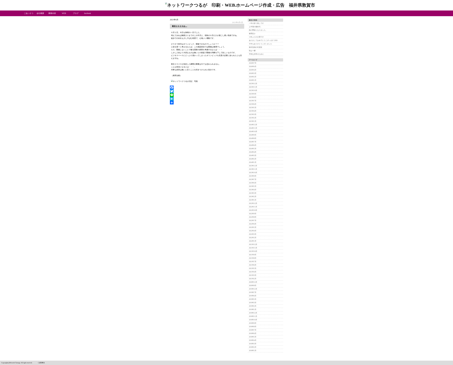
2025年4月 (252, 111)
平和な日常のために (256, 54)
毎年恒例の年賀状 (255, 47)
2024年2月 (252, 159)
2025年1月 (252, 121)
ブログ (76, 13)
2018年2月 (252, 347)
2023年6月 (252, 183)
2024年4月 (252, 152)
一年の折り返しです (256, 23)
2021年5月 (252, 268)
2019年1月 (252, 309)
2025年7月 (252, 101)
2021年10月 (253, 251)
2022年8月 (252, 217)
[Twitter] (207, 91)
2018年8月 (252, 326)
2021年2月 (252, 279)
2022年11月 (253, 207)
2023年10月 (253, 172)
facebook (87, 13)
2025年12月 (253, 83)
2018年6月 (252, 333)
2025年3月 (252, 114)
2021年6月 (252, 265)
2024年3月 (252, 155)
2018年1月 (252, 350)
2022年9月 (252, 214)
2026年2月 (252, 77)
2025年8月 (252, 97)
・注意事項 (41, 363)
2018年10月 (253, 320)
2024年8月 (252, 138)
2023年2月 (252, 196)
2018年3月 (252, 344)
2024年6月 (252, 145)
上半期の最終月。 (255, 27)
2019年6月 (252, 296)
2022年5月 (252, 227)
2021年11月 (253, 248)
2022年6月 (252, 224)
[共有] (207, 102)
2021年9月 (252, 255)
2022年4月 (252, 231)
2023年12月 (253, 166)
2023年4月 (252, 190)
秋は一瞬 (252, 51)
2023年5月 (252, 186)
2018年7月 (252, 330)
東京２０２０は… (179, 26)
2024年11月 (253, 128)
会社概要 (40, 13)
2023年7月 (252, 179)
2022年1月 (252, 241)
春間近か (252, 33)
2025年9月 (252, 94)
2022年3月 (252, 234)
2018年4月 (252, 340)
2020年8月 (252, 285)
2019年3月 (252, 303)
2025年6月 (252, 104)
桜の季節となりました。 (258, 30)
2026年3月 (252, 73)
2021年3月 (252, 275)
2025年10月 (253, 90)
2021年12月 (253, 244)
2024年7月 (252, 142)
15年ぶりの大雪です (256, 37)
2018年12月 (253, 313)
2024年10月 (253, 131)
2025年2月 (252, 118)
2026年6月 (252, 66)
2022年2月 (252, 237)
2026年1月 (252, 80)
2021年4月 (252, 272)
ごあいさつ (28, 13)
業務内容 (52, 13)
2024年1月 (252, 162)
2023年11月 (253, 169)
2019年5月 (252, 299)
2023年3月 (252, 193)
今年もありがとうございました (260, 44)
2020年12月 (253, 282)
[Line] (207, 95)
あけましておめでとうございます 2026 (263, 40)
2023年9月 (252, 176)
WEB (64, 13)
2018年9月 (252, 323)
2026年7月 (252, 63)
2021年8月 (252, 258)
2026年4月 (252, 70)
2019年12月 (253, 289)
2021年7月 (252, 261)
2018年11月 (253, 316)
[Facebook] (207, 87)
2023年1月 (252, 200)
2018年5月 (252, 337)
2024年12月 (253, 125)
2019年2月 (252, 306)
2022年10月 (253, 210)
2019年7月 (252, 292)
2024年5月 (252, 149)
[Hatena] (207, 99)
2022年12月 (253, 203)
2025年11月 (253, 87)
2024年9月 (252, 135)
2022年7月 (252, 220)
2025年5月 (252, 107)
